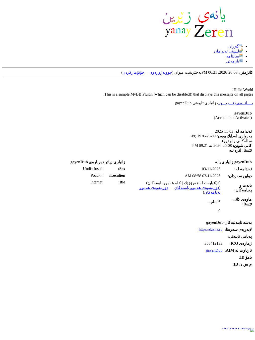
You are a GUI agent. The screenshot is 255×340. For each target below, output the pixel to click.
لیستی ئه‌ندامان (226, 51)
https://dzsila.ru (210, 229)
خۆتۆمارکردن (133, 72)
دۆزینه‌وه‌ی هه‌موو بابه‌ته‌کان (196, 187)
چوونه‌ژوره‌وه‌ (161, 72)
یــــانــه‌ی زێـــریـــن (235, 103)
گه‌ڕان (233, 46)
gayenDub (214, 250)
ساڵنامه (232, 56)
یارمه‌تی (232, 61)
